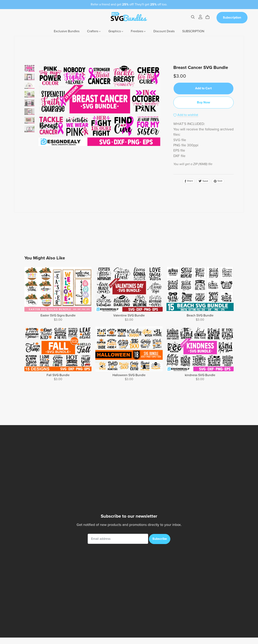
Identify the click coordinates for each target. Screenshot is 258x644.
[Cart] (209, 17)
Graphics (115, 31)
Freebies (137, 31)
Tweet (205, 181)
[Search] (193, 17)
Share (189, 181)
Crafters (93, 31)
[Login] (200, 17)
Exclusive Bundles (66, 31)
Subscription (232, 18)
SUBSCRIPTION (193, 31)
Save (219, 181)
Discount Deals (164, 31)
